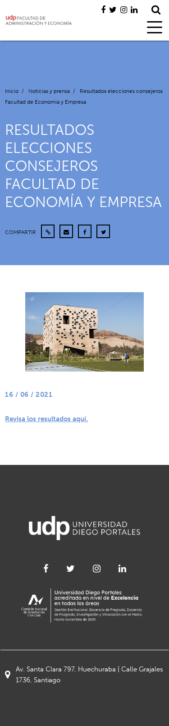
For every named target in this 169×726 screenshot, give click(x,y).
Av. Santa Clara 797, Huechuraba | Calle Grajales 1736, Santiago (89, 674)
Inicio (11, 91)
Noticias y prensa (49, 91)
